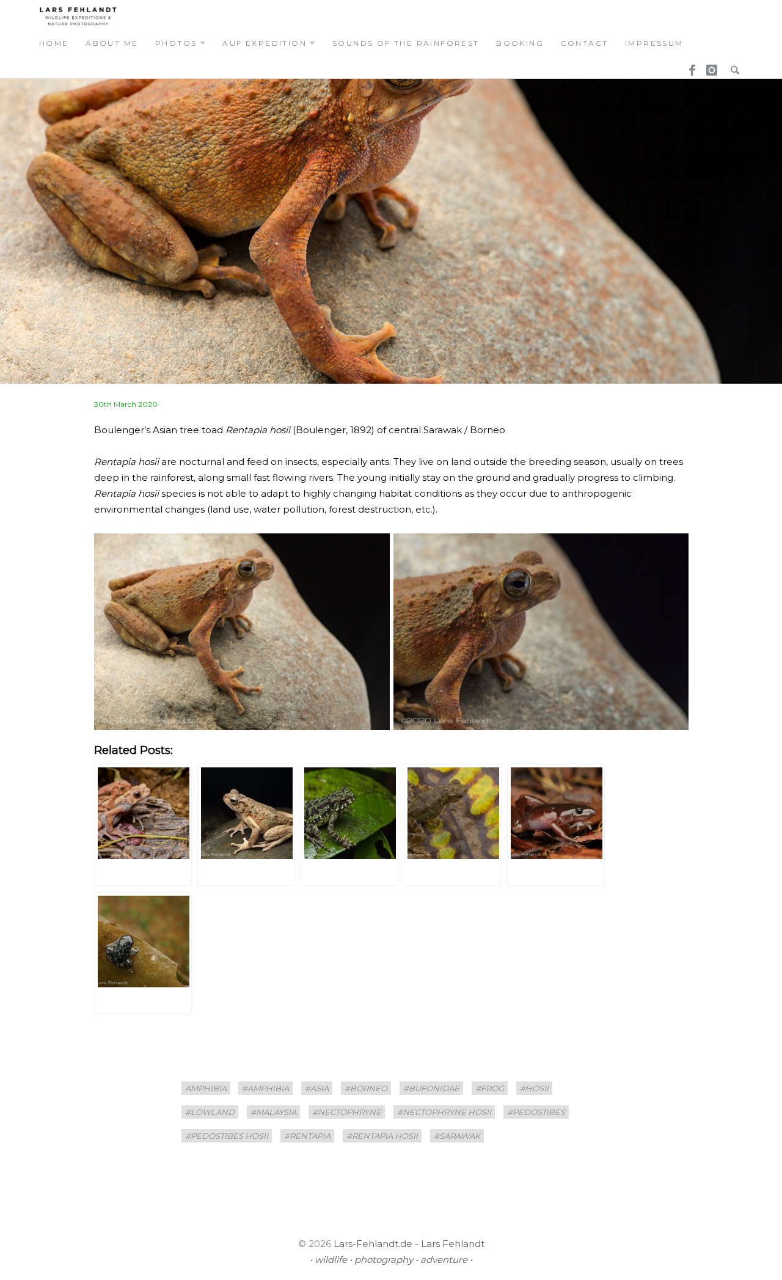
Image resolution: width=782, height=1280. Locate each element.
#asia (317, 1088)
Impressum (654, 43)
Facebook (688, 66)
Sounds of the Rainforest (406, 43)
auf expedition (264, 43)
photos (176, 43)
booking (520, 43)
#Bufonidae (431, 1088)
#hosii (534, 1088)
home (54, 43)
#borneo (366, 1088)
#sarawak (457, 1136)
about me (112, 43)
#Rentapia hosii (382, 1136)
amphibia (206, 1088)
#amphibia (265, 1088)
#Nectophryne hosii (444, 1112)
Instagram (710, 66)
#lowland (210, 1112)
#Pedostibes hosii (226, 1136)
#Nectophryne (346, 1112)
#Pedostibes (536, 1112)
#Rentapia (307, 1136)
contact (584, 43)
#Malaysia (273, 1112)
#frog (489, 1088)
